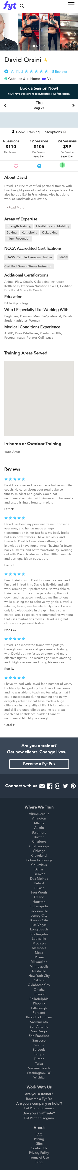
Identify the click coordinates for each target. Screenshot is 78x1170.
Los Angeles (39, 934)
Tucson (39, 1059)
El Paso (39, 888)
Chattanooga (39, 846)
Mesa (39, 953)
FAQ (39, 1134)
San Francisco (39, 1036)
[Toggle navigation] (71, 3)
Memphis (39, 948)
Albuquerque (39, 814)
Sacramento (39, 1022)
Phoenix (39, 1003)
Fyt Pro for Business (39, 1108)
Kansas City (39, 920)
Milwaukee (39, 962)
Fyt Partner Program (39, 1118)
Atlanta (39, 823)
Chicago (39, 851)
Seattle (39, 1045)
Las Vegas (39, 925)
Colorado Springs (39, 860)
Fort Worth (39, 892)
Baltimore (39, 832)
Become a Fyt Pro (39, 764)
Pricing (39, 1139)
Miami (39, 957)
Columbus (39, 865)
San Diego (39, 1031)
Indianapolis (39, 906)
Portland (39, 1013)
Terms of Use (39, 1157)
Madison (39, 943)
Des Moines (39, 878)
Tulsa (39, 1063)
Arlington (39, 818)
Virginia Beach (39, 1068)
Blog (39, 1162)
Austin (39, 828)
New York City (39, 976)
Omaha (39, 989)
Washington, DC (39, 1073)
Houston (39, 902)
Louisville (39, 938)
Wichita (39, 1077)
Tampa (39, 1054)
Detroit (39, 883)
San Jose (39, 1040)
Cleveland (39, 855)
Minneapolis (39, 966)
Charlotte (39, 841)
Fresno (39, 897)
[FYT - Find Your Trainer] (10, 5)
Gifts (39, 1144)
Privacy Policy (39, 1153)
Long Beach (39, 929)
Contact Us (39, 1148)
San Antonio (39, 1026)
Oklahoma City (39, 985)
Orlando (39, 994)
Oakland (39, 980)
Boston (39, 837)
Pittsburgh (39, 1008)
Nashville (39, 971)
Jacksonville (39, 911)
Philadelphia (39, 999)
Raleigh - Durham (39, 1017)
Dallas (39, 869)
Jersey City (39, 915)
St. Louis (39, 1049)
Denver (39, 874)
